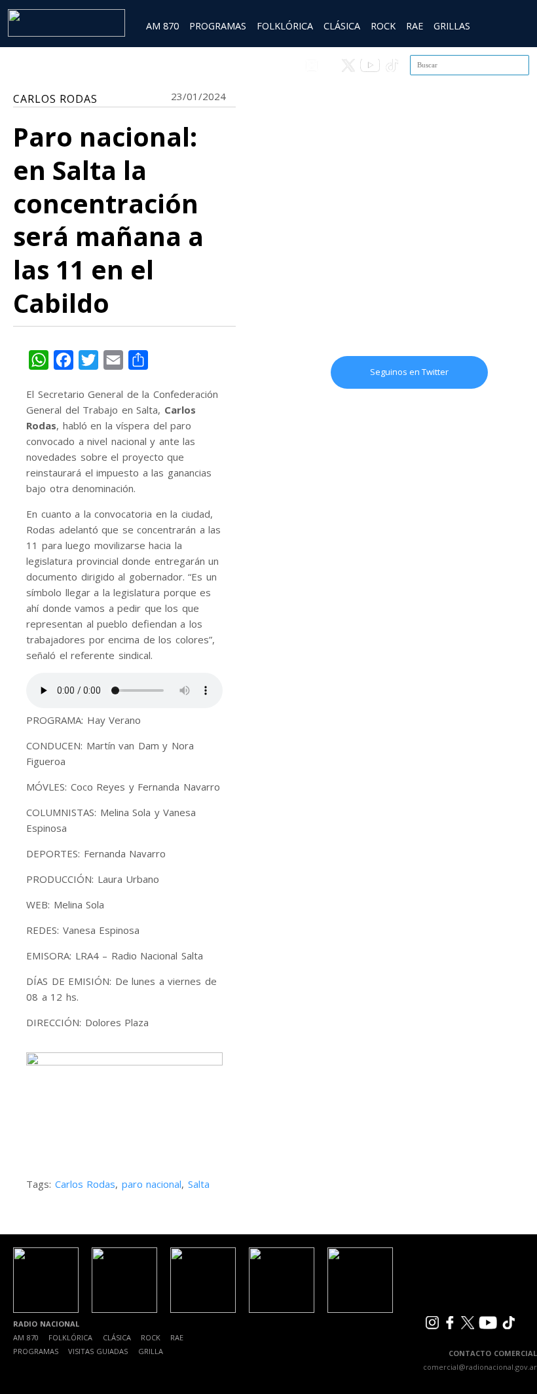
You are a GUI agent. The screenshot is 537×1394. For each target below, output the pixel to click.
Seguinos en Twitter (409, 372)
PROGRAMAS (217, 26)
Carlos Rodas (85, 1183)
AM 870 (162, 26)
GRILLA (150, 1351)
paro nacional (152, 1183)
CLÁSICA (342, 26)
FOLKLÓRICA (285, 26)
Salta (199, 1183)
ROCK (383, 26)
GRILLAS (452, 26)
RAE (414, 26)
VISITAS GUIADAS (98, 1351)
